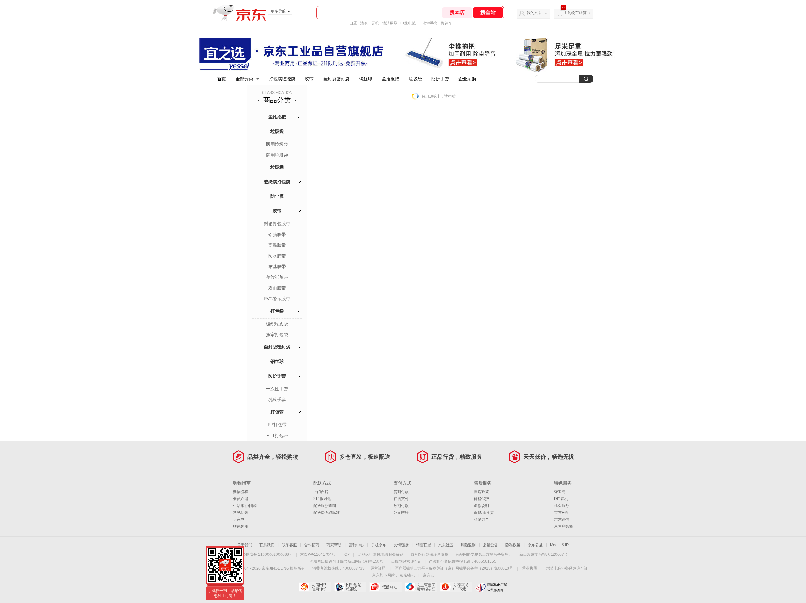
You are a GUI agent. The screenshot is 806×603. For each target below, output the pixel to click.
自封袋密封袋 (336, 78)
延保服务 (561, 505)
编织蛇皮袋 (277, 323)
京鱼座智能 (563, 526)
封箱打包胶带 (277, 223)
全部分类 (244, 78)
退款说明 (481, 505)
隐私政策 (512, 545)
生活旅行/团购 (245, 505)
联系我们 (267, 545)
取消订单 (481, 519)
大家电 (238, 519)
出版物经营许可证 (406, 561)
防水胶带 (277, 255)
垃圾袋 (415, 78)
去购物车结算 (575, 13)
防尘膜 (277, 196)
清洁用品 (389, 23)
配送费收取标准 (326, 512)
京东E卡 (561, 512)
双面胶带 (277, 287)
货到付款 (401, 492)
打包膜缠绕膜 (282, 78)
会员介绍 (240, 499)
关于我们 (244, 545)
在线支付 (401, 499)
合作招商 (311, 545)
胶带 (309, 78)
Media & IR (559, 545)
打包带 (277, 411)
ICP (346, 554)
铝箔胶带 (277, 234)
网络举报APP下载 (456, 587)
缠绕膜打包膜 (277, 181)
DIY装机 (561, 499)
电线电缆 (408, 23)
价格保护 (481, 499)
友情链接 (401, 545)
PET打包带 (277, 435)
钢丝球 (365, 78)
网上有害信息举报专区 (421, 587)
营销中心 (356, 545)
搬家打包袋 (277, 334)
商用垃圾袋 (277, 155)
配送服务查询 (324, 505)
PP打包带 (277, 424)
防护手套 (440, 78)
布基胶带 (277, 266)
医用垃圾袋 (277, 144)
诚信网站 (385, 587)
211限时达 (322, 499)
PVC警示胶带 (277, 298)
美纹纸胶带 (277, 277)
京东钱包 (407, 575)
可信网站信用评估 (315, 587)
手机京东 (378, 545)
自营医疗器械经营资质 (429, 554)
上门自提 (320, 492)
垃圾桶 (277, 167)
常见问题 (240, 512)
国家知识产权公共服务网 (491, 587)
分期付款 (401, 505)
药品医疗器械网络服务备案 (380, 554)
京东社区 (445, 545)
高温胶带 (277, 245)
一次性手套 (428, 23)
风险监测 (468, 545)
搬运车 (446, 23)
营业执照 (529, 568)
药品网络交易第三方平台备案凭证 (484, 554)
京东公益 (535, 545)
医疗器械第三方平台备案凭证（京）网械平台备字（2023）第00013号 (454, 568)
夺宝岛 (559, 492)
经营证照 (378, 568)
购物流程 (240, 492)
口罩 (353, 23)
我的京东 (534, 13)
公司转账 (401, 512)
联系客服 (240, 526)
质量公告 (490, 545)
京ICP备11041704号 (317, 554)
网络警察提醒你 (350, 587)
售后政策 (481, 492)
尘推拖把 (390, 78)
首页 (221, 78)
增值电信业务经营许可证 (567, 568)
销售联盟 (423, 545)
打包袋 (277, 310)
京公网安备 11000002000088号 (265, 554)
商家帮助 (334, 545)
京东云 (428, 575)
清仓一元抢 (369, 23)
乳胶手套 (277, 399)
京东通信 (561, 519)
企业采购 (467, 78)
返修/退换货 (484, 512)
